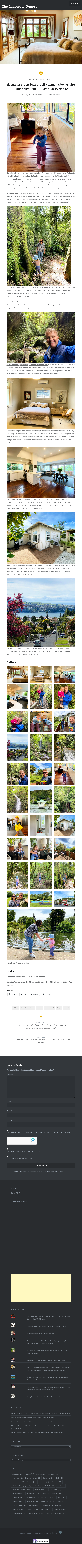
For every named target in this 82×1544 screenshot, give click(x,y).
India (15, 1490)
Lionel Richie (18, 1493)
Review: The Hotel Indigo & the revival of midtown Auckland (31, 1422)
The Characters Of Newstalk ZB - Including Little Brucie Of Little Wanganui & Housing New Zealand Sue (49, 1388)
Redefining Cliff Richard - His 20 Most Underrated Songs (46, 1360)
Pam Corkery (59, 1501)
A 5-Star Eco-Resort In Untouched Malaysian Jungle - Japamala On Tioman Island (48, 1378)
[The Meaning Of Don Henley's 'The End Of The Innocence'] (41, 1323)
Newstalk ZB (18, 1501)
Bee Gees (17, 1478)
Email (9, 1111)
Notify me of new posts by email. (20, 1159)
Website (10, 1120)
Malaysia (56, 1493)
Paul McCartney (19, 1505)
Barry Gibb (53, 1474)
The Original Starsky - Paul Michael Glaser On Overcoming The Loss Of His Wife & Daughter (48, 1318)
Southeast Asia (31, 1509)
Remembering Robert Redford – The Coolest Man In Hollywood (32, 1417)
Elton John (57, 1482)
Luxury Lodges (43, 1493)
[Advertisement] (41, 1288)
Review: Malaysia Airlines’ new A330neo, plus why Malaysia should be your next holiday (40, 1413)
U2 (41, 1513)
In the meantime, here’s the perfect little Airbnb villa (27, 365)
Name (9, 1101)
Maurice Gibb (33, 1497)
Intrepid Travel (41, 1490)
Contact (49, 1533)
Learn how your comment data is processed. (48, 1171)
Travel (50, 80)
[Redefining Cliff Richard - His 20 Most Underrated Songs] (41, 1357)
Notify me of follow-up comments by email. (25, 1151)
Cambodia (47, 1478)
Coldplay (58, 1478)
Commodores (18, 1482)
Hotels (32, 80)
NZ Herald (46, 1501)
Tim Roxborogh (19, 1202)
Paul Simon (34, 1505)
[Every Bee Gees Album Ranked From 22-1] (41, 1331)
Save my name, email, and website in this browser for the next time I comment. (39, 1133)
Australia (41, 1474)
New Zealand (41, 80)
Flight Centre (34, 1486)
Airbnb (15, 1008)
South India (46, 1509)
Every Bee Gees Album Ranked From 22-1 (41, 1333)
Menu (75, 3)
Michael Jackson (48, 1497)
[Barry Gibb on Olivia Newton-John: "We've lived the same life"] (41, 1394)
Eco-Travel (44, 1482)
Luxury (39, 1008)
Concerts (31, 1482)
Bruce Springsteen (32, 1478)
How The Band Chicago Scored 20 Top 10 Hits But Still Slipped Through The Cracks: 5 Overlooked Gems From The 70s (48, 1369)
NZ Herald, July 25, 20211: (16, 193)
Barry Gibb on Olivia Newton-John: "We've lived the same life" (47, 1397)
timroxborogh (35, 95)
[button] (17, 674)
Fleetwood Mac (19, 1486)
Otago (59, 1008)
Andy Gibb (17, 1474)
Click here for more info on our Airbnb (55, 651)
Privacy (55, 1533)
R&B (58, 1505)
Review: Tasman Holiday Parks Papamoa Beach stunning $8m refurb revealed (37, 1432)
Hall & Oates (48, 1486)
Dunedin (23, 1008)
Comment (11, 1074)
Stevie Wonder (60, 1509)
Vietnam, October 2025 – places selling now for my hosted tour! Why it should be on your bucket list (39, 1427)
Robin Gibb (17, 1509)
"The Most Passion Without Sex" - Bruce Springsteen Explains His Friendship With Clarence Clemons (47, 1342)
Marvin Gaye (18, 1497)
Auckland (29, 1474)
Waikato (59, 1513)
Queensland (47, 1505)
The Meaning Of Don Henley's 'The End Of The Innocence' (46, 1326)
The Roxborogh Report (19, 6)
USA (50, 1513)
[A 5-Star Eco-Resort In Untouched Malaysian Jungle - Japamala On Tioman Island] (41, 1374)
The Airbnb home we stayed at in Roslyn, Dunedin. (26, 977)
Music (62, 1497)
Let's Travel (55, 1490)
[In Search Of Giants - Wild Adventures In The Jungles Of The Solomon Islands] (41, 1348)
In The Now (26, 1490)
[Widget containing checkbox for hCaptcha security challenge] (22, 1141)
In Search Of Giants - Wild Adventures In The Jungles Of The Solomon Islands (47, 1352)
